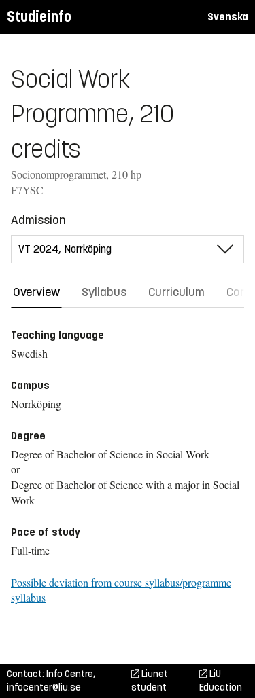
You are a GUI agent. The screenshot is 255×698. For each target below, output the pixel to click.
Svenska (227, 16)
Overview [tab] (36, 291)
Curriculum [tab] (176, 291)
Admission (38, 220)
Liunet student (149, 680)
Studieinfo (39, 16)
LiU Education (220, 680)
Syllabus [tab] (104, 291)
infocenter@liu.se (44, 687)
